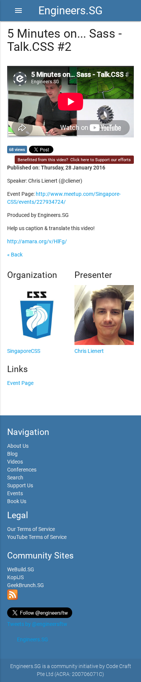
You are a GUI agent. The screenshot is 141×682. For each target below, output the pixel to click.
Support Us (20, 485)
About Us (18, 446)
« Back (15, 255)
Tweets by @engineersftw (37, 624)
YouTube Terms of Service (37, 537)
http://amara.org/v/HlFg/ (37, 241)
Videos (15, 462)
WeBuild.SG (20, 569)
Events (15, 493)
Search (15, 478)
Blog (12, 454)
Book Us (16, 501)
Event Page (20, 383)
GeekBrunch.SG (25, 585)
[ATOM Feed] (12, 598)
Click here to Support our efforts (100, 159)
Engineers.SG (70, 10)
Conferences (21, 470)
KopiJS (15, 577)
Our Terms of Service (31, 529)
